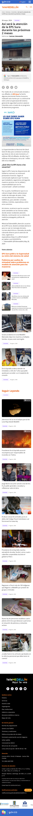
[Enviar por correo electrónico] (15, 87)
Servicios (4, 701)
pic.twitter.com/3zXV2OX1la (11, 239)
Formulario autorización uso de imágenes (14, 737)
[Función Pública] (26, 804)
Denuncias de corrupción (9, 746)
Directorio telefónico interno (10, 715)
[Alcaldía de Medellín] (5, 804)
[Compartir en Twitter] (7, 87)
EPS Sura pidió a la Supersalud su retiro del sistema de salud (15, 254)
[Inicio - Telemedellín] (10, 7)
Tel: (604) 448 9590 (7, 761)
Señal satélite (6, 740)
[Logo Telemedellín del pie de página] (16, 680)
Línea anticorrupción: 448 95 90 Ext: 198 (14, 749)
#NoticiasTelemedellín (9, 224)
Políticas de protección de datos (11, 734)
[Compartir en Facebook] (3, 87)
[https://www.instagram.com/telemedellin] (20, 688)
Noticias (8, 12)
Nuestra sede (6, 703)
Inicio (3, 12)
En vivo (29, 790)
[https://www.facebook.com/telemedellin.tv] (7, 688)
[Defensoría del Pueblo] (15, 804)
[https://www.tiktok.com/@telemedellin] (16, 688)
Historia (4, 698)
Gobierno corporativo (8, 712)
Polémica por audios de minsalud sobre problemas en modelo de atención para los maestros (15, 263)
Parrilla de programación (9, 725)
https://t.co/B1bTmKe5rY (19, 237)
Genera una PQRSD (8, 728)
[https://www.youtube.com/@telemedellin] (25, 688)
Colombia (14, 12)
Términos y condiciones (9, 731)
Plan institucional (7, 709)
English (23, 2)
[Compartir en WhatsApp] (11, 87)
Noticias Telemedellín (16, 36)
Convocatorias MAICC (8, 743)
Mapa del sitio (6, 718)
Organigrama (6, 706)
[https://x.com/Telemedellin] (12, 688)
